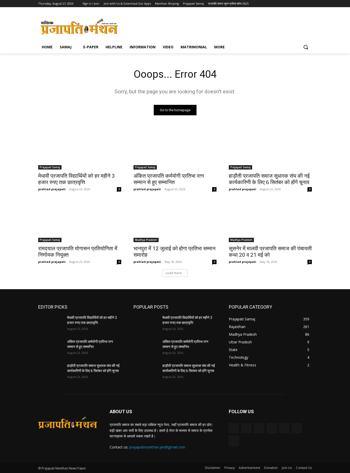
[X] (280, 4)
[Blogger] (234, 428)
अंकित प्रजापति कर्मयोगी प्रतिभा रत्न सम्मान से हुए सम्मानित (168, 179)
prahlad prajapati (52, 189)
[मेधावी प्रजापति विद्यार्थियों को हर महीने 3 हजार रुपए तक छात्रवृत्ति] (79, 149)
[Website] (288, 4)
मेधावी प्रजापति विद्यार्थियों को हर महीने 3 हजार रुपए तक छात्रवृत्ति (76, 179)
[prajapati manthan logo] (79, 26)
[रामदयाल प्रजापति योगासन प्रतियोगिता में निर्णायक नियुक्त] (79, 221)
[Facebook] (259, 4)
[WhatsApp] (295, 4)
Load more (174, 273)
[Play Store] (309, 4)
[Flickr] (259, 428)
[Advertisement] (213, 25)
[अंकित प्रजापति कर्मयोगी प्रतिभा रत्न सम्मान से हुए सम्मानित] (175, 149)
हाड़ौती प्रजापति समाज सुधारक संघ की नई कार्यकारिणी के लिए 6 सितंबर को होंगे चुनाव (269, 179)
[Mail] (284, 428)
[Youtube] (302, 4)
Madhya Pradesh (146, 240)
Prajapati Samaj (50, 167)
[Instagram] (266, 4)
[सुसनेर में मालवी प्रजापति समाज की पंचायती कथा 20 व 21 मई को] (270, 221)
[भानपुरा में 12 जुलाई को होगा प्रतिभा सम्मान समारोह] (175, 221)
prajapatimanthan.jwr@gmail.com (157, 447)
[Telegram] (273, 4)
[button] (306, 47)
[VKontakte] (234, 441)
